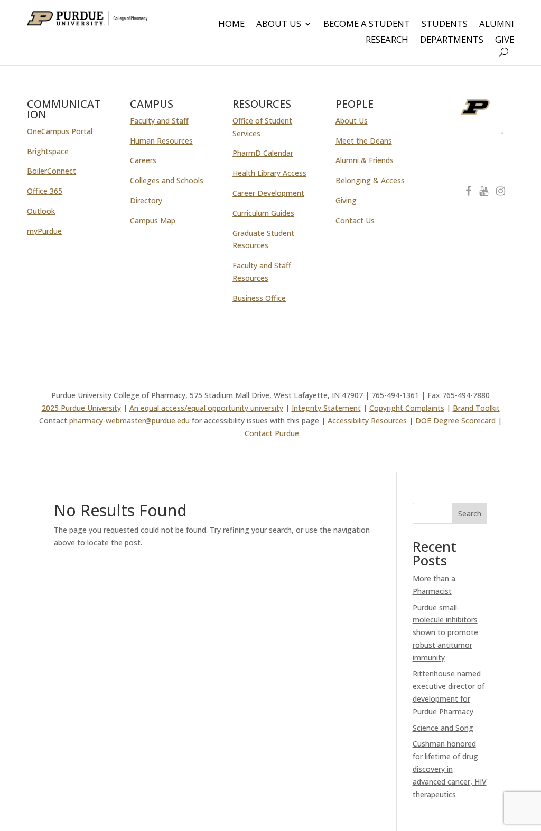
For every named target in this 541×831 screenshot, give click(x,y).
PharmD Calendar (262, 153)
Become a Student (366, 25)
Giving (346, 200)
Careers (143, 160)
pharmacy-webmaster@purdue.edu (129, 420)
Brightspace (48, 151)
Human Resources (161, 141)
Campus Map (152, 220)
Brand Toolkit (476, 408)
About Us (278, 25)
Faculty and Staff (159, 121)
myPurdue (44, 231)
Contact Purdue (272, 433)
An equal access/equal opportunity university (206, 408)
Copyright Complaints (406, 408)
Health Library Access (269, 173)
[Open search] (503, 52)
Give (504, 40)
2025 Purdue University (81, 408)
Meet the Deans (363, 141)
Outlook (41, 211)
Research (387, 40)
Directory (146, 200)
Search (469, 513)
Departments (451, 40)
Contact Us (355, 220)
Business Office (259, 298)
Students (445, 25)
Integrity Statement (326, 408)
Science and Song (443, 728)
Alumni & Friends (364, 160)
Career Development (268, 193)
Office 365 (44, 191)
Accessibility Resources (367, 420)
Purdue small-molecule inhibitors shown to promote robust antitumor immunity (445, 632)
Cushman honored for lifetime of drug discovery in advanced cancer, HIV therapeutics (450, 769)
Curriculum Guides (263, 213)
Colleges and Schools (166, 180)
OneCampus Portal (59, 131)
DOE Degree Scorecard (455, 420)
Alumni (496, 25)
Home (231, 25)
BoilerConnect (51, 171)
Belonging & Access (370, 180)
